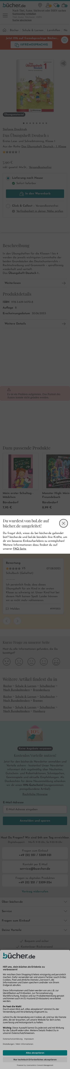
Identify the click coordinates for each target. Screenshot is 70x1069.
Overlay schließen (63, 523)
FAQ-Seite (19, 548)
